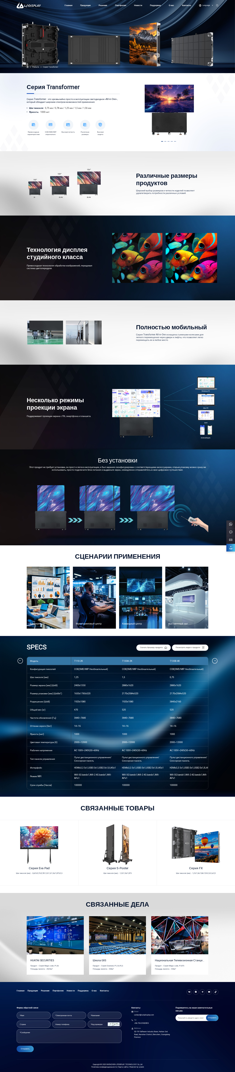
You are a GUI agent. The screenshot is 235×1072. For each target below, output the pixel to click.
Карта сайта (123, 1067)
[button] (162, 141)
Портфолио (120, 5)
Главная (68, 5)
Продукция (85, 5)
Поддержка (155, 5)
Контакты (186, 5)
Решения (103, 5)
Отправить (25, 1049)
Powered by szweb (136, 1067)
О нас (171, 5)
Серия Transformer (50, 67)
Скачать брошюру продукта (151, 647)
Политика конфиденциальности (104, 1067)
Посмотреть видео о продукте (188, 647)
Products (35, 67)
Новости (138, 5)
